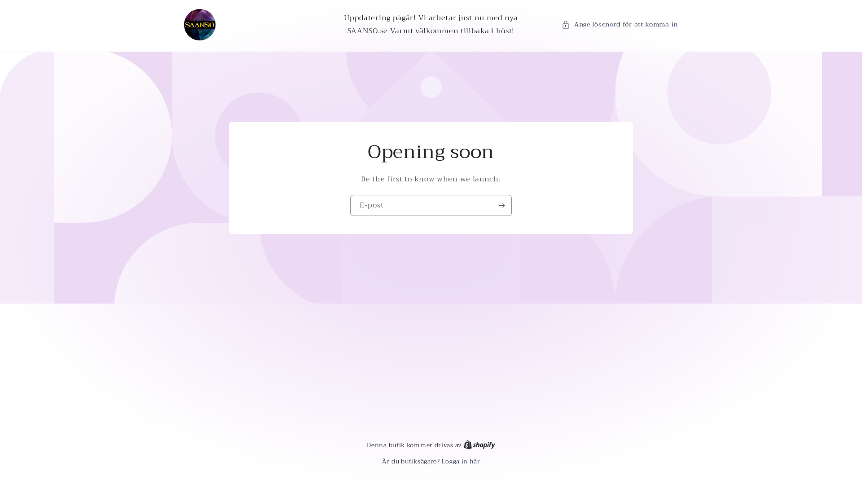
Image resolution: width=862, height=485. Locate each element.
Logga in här (460, 461)
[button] (620, 24)
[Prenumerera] (501, 205)
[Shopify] (479, 445)
